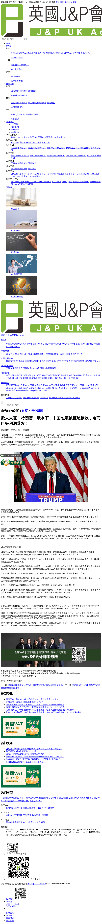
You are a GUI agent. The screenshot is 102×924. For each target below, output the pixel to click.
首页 (8, 43)
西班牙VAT (32, 53)
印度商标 (32, 103)
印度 (30, 354)
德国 (17, 354)
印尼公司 (70, 155)
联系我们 (18, 398)
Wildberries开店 (22, 390)
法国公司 (15, 148)
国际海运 (15, 163)
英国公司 (23, 148)
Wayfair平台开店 (57, 174)
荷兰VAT (76, 53)
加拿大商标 (41, 103)
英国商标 (23, 91)
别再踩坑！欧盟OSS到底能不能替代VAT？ (24, 702)
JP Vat (8, 46)
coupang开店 (67, 182)
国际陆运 (32, 163)
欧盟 (8, 354)
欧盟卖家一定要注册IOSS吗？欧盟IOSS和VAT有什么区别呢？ (33, 759)
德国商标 (32, 91)
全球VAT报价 (17, 57)
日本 (26, 354)
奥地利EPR (61, 137)
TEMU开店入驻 (91, 385)
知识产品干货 (74, 398)
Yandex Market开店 (81, 182)
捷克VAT (60, 53)
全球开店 (15, 132)
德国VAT (41, 53)
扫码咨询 (10, 899)
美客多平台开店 (72, 174)
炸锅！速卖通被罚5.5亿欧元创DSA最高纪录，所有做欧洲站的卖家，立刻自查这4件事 (43, 712)
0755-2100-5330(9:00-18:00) (12, 905)
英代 (17, 142)
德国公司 (32, 148)
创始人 (26, 808)
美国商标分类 (33, 114)
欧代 (13, 142)
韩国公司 (42, 155)
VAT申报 (5, 801)
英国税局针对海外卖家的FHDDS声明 (22, 751)
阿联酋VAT (16, 65)
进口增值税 (84, 798)
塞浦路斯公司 (92, 375)
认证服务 (15, 124)
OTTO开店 (26, 182)
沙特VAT (25, 65)
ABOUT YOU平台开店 (41, 182)
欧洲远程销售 (63, 798)
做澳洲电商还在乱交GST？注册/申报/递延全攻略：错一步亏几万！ (35, 707)
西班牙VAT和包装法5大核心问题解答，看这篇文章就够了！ (32, 699)
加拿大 (36, 354)
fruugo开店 (18, 184)
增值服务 (10, 122)
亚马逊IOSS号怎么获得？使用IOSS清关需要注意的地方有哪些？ (34, 749)
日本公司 (34, 155)
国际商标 (5, 351)
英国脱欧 (15, 798)
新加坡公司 (52, 155)
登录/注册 (60, 2)
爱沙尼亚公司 (72, 148)
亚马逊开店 (16, 174)
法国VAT (23, 53)
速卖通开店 (45, 174)
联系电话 (10, 918)
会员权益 (69, 2)
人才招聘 (50, 808)
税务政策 (18, 822)
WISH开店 (34, 174)
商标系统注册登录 (19, 95)
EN (74, 2)
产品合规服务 (7, 358)
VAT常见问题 (39, 822)
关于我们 (10, 398)
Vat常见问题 (62, 398)
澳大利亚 (51, 103)
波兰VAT (68, 53)
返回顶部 (10, 921)
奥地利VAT (85, 53)
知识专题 (15, 252)
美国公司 (15, 155)
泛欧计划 (24, 798)
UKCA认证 (36, 142)
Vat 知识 (9, 187)
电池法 (26, 137)
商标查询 (15, 119)
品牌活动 (18, 808)
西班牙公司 (52, 148)
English (21, 335)
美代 (22, 142)
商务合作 (27, 398)
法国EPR (42, 137)
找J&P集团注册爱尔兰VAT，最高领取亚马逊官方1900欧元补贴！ (36, 685)
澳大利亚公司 (80, 155)
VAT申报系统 (17, 69)
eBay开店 (25, 174)
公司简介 (10, 808)
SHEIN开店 (20, 176)
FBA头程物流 (7, 366)
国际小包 (23, 169)
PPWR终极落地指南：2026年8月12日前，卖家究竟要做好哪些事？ (35, 704)
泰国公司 (61, 155)
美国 (21, 354)
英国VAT (15, 53)
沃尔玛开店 (16, 182)
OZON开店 (28, 184)
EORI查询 (27, 815)
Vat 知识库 (15, 230)
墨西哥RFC (16, 76)
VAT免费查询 (17, 81)
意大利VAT (50, 53)
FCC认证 (46, 142)
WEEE (20, 137)
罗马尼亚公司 (84, 148)
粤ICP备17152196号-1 (36, 884)
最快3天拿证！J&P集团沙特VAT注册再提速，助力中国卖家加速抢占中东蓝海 (40, 710)
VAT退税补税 (23, 801)
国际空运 (23, 163)
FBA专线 (15, 169)
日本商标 (23, 103)
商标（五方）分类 (19, 114)
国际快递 (32, 169)
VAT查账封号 (42, 798)
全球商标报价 (17, 107)
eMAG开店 (56, 182)
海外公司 (15, 127)
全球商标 (10, 84)
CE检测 (27, 142)
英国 (12, 354)
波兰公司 (61, 148)
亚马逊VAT (6, 798)
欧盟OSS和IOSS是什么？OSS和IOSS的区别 (25, 754)
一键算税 (44, 815)
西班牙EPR (51, 137)
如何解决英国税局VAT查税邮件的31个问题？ (26, 762)
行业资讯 (15, 209)
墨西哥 (42, 354)
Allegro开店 (84, 174)
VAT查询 (18, 815)
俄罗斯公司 (24, 155)
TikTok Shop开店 (33, 176)
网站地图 (10, 815)
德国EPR (34, 137)
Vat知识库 (44, 398)
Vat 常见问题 (16, 274)
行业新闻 (37, 410)
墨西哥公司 (92, 155)
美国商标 (15, 103)
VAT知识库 (28, 822)
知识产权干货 (17, 296)
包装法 (14, 137)
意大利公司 (41, 148)
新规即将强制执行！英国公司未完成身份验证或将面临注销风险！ (35, 756)
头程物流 (15, 129)
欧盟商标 (15, 91)
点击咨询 (10, 901)
